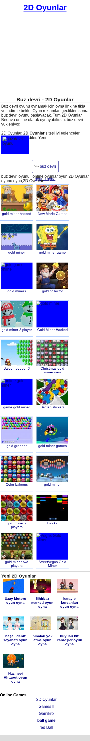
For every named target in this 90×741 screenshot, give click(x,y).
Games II (46, 706)
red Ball (46, 727)
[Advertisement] (45, 56)
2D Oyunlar (46, 699)
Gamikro (46, 713)
